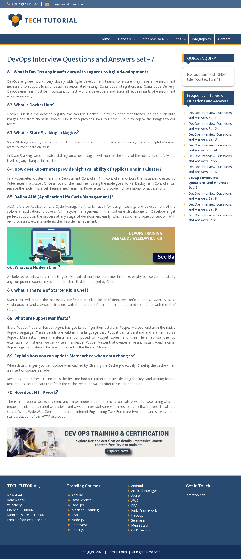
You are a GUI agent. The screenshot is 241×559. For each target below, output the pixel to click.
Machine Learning (85, 510)
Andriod (137, 485)
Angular (77, 495)
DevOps (78, 505)
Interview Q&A (153, 39)
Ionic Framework (144, 510)
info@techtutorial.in (67, 4)
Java (75, 515)
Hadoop (137, 515)
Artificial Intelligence (146, 490)
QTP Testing (140, 530)
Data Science (82, 500)
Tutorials (124, 39)
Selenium (138, 520)
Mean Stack (140, 525)
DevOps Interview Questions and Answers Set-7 (208, 182)
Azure (135, 495)
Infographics (201, 39)
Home (105, 39)
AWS (134, 500)
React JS (78, 529)
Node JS (78, 520)
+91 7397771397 (24, 4)
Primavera (79, 525)
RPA (134, 505)
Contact (224, 39)
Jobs (178, 39)
